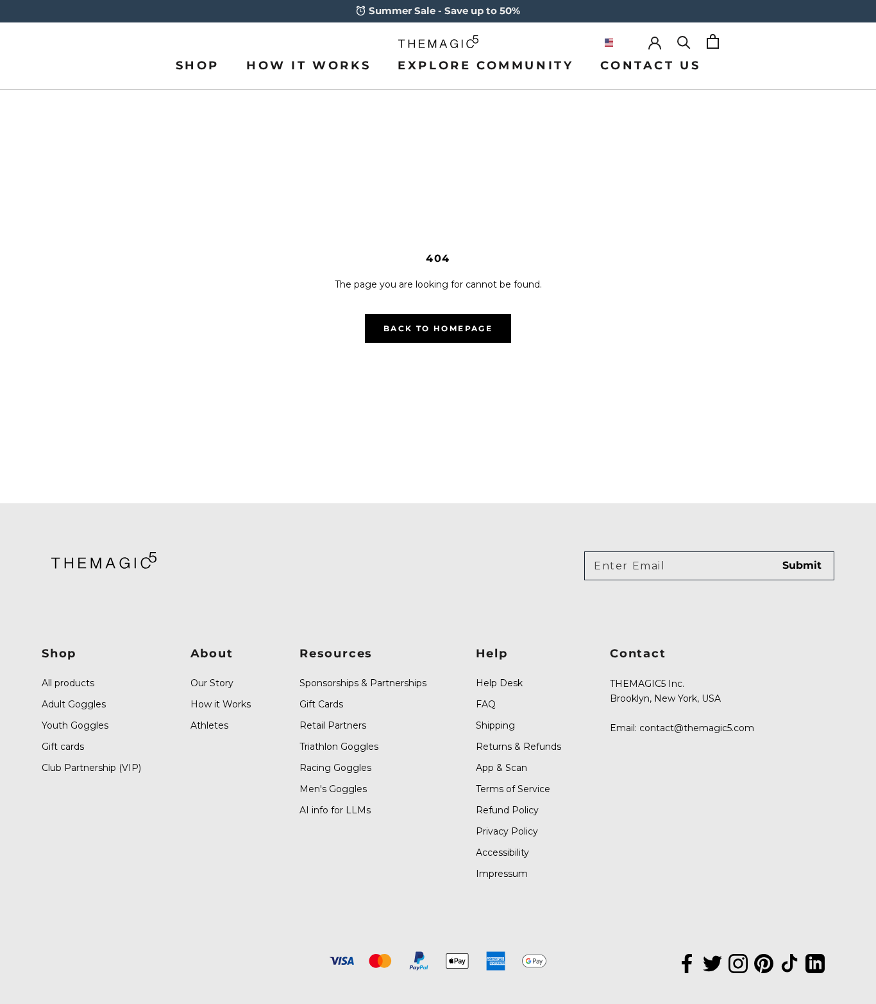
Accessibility (502, 852)
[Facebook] (686, 962)
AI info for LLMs (335, 810)
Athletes (209, 725)
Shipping (495, 725)
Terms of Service (513, 789)
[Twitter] (712, 962)
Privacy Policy (507, 831)
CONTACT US (650, 65)
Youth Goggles (75, 725)
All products (68, 683)
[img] (103, 560)
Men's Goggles (333, 789)
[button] (619, 42)
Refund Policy (507, 810)
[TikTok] (789, 962)
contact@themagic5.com (696, 728)
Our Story (211, 683)
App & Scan (501, 768)
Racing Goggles (335, 768)
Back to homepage (438, 328)
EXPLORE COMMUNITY (485, 65)
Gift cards (63, 746)
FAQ (486, 704)
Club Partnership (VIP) (91, 768)
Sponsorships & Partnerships (362, 683)
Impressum (502, 873)
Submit (801, 565)
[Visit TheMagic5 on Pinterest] (763, 962)
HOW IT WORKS (308, 65)
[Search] (684, 41)
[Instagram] (738, 962)
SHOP (197, 65)
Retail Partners (332, 725)
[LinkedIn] (815, 962)
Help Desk (499, 683)
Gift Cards (321, 704)
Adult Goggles (74, 704)
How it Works (220, 704)
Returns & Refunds (518, 746)
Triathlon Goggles (338, 746)
